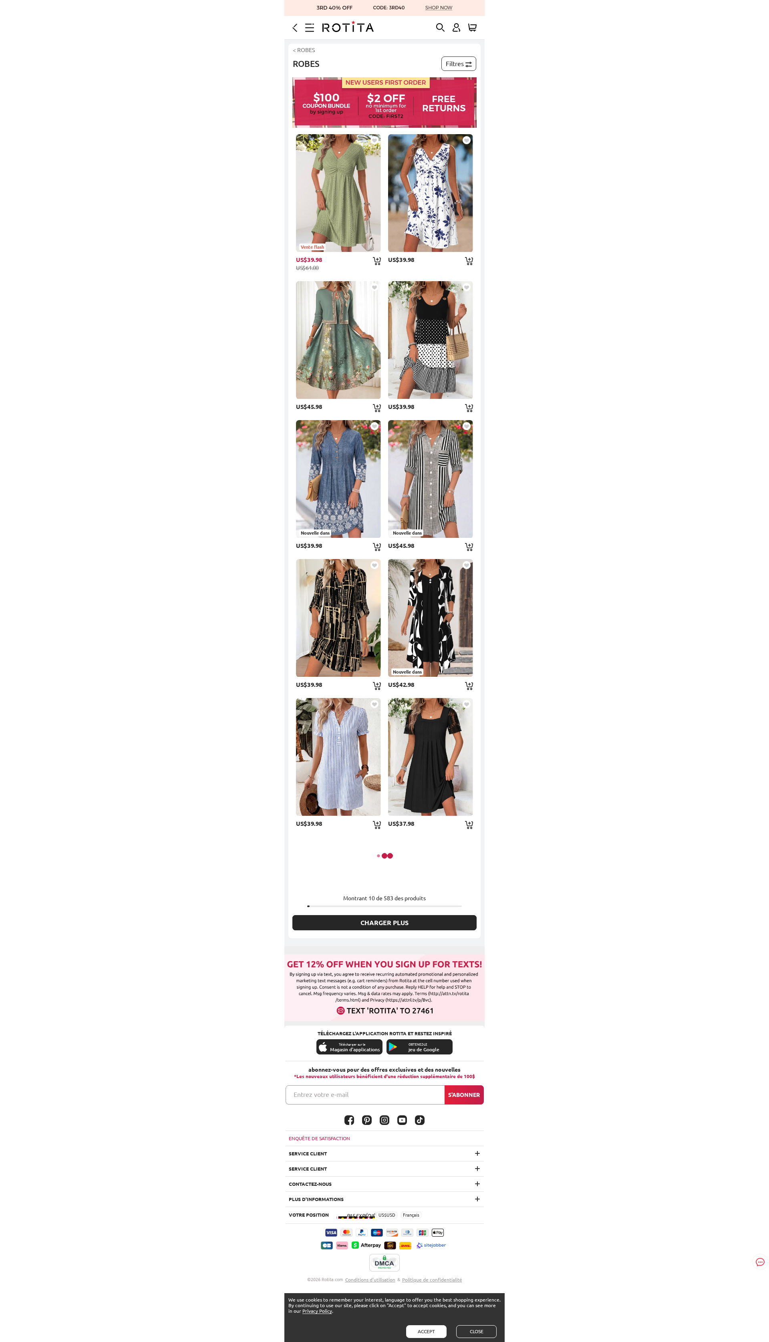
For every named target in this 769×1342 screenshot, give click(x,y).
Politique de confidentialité (432, 1279)
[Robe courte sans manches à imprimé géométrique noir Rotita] (430, 340)
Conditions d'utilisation (370, 1279)
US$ (382, 1215)
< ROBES (304, 50)
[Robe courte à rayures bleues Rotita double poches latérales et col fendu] (338, 757)
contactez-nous (310, 1184)
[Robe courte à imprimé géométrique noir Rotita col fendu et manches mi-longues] (338, 618)
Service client (308, 1153)
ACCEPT (426, 1331)
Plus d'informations (316, 1199)
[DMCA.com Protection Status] (384, 1263)
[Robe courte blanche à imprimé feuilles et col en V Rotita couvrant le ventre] (430, 193)
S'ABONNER (464, 1095)
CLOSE (476, 1331)
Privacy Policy (317, 1311)
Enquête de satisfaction (319, 1138)
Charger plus (384, 922)
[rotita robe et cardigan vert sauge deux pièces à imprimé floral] (338, 340)
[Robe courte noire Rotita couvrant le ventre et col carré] (430, 757)
